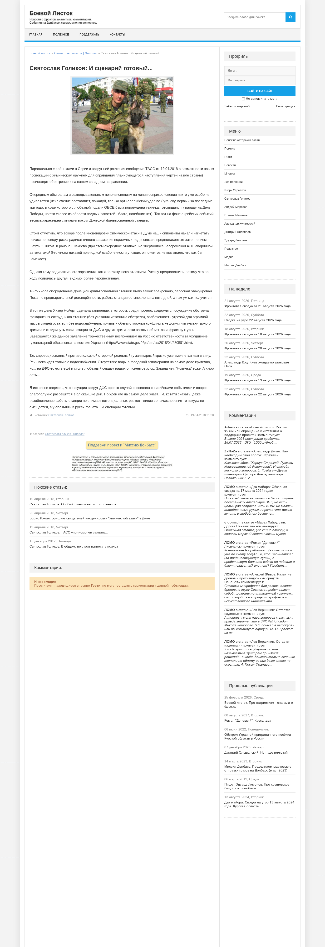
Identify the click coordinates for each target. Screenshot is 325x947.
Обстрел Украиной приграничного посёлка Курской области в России (257, 736)
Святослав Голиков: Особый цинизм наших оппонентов (73, 504)
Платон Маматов (235, 215)
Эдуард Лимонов (235, 240)
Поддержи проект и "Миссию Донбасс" (122, 445)
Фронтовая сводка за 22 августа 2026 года (257, 394)
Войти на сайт (260, 91)
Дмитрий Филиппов (237, 232)
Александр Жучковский (239, 223)
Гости (228, 157)
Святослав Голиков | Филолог (75, 53)
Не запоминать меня (262, 98)
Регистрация (285, 106)
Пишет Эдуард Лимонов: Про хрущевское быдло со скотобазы (257, 786)
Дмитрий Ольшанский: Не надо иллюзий (256, 752)
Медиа (228, 257)
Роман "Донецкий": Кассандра (247, 720)
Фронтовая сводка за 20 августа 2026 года (257, 348)
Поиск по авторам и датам (242, 140)
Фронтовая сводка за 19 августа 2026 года (257, 380)
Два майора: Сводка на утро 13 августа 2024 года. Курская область (259, 804)
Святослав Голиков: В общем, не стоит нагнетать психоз (74, 546)
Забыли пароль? (237, 106)
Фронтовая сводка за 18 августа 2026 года (257, 334)
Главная (36, 34)
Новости (230, 165)
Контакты (117, 34)
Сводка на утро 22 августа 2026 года (253, 320)
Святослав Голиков (61, 415)
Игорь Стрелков (235, 190)
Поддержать (89, 34)
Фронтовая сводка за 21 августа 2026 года (257, 306)
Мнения (229, 173)
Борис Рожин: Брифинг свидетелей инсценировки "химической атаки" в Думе (90, 518)
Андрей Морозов (235, 207)
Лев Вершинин (234, 182)
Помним (229, 148)
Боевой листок (40, 53)
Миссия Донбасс (235, 265)
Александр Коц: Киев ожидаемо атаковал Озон (256, 364)
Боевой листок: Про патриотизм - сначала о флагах (258, 704)
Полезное (61, 34)
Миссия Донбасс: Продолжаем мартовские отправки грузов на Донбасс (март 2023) (257, 768)
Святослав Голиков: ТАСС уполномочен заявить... (69, 532)
